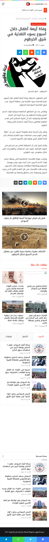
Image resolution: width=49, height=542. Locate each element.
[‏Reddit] (35, 183)
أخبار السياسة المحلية (23, 18)
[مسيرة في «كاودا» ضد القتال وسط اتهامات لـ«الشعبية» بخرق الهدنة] (39, 373)
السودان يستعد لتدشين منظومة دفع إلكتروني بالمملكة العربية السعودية (17, 360)
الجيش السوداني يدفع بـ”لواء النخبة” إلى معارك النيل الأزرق (18, 395)
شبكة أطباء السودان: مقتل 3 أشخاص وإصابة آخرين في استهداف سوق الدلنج (18, 347)
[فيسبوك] (45, 183)
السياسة (34, 18)
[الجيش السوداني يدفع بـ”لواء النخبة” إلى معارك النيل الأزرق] (39, 397)
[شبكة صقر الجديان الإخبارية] (36, 4)
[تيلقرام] (25, 183)
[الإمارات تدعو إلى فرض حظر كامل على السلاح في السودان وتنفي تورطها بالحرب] (36, 307)
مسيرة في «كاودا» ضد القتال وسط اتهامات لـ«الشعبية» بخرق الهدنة (17, 372)
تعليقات (8, 336)
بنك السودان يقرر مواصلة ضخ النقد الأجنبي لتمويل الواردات (18, 383)
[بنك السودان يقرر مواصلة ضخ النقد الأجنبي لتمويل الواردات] (39, 386)
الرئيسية (42, 18)
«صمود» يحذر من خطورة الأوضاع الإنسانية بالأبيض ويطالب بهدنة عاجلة (14, 318)
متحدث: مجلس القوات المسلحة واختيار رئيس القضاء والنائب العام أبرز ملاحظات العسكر (14, 289)
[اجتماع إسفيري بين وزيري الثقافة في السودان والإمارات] (36, 277)
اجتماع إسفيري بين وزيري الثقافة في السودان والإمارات (37, 288)
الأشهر (25, 336)
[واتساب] (30, 183)
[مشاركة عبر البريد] (20, 183)
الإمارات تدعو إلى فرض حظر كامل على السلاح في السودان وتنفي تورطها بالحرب (36, 319)
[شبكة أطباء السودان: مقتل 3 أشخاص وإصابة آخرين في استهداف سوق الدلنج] (39, 349)
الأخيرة (41, 336)
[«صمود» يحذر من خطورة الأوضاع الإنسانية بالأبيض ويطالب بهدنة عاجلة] (13, 307)
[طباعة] (16, 183)
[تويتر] (40, 183)
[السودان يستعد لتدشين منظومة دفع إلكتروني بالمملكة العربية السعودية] (39, 361)
